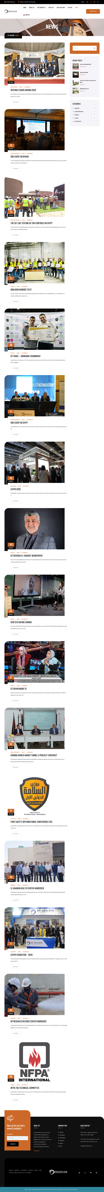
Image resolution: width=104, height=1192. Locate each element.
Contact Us (62, 1141)
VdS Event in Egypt (19, 422)
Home (24, 7)
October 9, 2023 (83, 66)
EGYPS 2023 (16, 489)
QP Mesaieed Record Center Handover (28, 1021)
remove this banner (72, 1189)
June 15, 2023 (82, 84)
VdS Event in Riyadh (20, 156)
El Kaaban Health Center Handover (27, 888)
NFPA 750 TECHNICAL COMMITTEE (25, 1088)
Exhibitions (13, 486)
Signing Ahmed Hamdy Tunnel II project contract (34, 755)
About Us (31, 7)
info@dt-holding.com (86, 1146)
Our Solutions (61, 7)
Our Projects (62, 1135)
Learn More (36, 1151)
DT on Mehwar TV (19, 689)
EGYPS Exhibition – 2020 (22, 955)
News (76, 7)
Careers (82, 2)
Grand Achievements (15, 154)
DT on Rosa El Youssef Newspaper (26, 555)
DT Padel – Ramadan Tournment (26, 356)
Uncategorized (14, 87)
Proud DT (13, 287)
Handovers (13, 885)
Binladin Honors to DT (21, 289)
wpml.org (40, 1189)
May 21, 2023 (82, 91)
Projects (51, 7)
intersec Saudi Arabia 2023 (23, 90)
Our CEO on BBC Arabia (21, 622)
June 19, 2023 (82, 75)
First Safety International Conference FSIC (31, 822)
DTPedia (70, 7)
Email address (10, 1134)
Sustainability (41, 7)
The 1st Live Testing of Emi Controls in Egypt (31, 223)
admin (20, 87)
